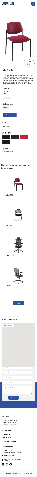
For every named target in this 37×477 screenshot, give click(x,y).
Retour (18, 303)
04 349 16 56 (12, 451)
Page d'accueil (7, 434)
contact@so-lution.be (10, 455)
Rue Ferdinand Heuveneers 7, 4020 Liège (12, 459)
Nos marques (7, 437)
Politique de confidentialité (10, 441)
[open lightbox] (18, 41)
